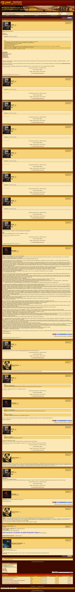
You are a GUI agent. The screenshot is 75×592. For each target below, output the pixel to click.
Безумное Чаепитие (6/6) (7, 53)
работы (8, 559)
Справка (7, 15)
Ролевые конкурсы (44, 13)
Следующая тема (40, 561)
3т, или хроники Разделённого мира (37, 73)
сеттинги (11, 559)
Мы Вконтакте (63, 588)
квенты (4, 559)
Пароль (60, 14)
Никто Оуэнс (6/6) (6, 57)
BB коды (4, 568)
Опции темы (70, 19)
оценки (6, 559)
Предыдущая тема (34, 561)
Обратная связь (41, 588)
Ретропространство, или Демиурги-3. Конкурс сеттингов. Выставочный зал (14, 580)
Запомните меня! (70, 13)
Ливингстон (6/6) (5, 54)
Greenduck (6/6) (5, 56)
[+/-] (70, 23)
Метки (3, 558)
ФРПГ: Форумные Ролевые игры (35, 13)
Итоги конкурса (5, 34)
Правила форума (68, 588)
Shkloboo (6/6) (5, 55)
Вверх (73, 588)
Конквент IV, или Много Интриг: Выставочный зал (10, 577)
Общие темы (28, 13)
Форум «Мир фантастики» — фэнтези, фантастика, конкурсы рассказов (14, 13)
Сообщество (21, 15)
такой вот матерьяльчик (23, 350)
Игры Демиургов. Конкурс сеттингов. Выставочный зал (11, 583)
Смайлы (4, 569)
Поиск (69, 15)
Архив (59, 588)
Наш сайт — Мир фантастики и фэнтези (51, 588)
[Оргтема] (4, 33)
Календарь (36, 15)
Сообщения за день (54, 15)
